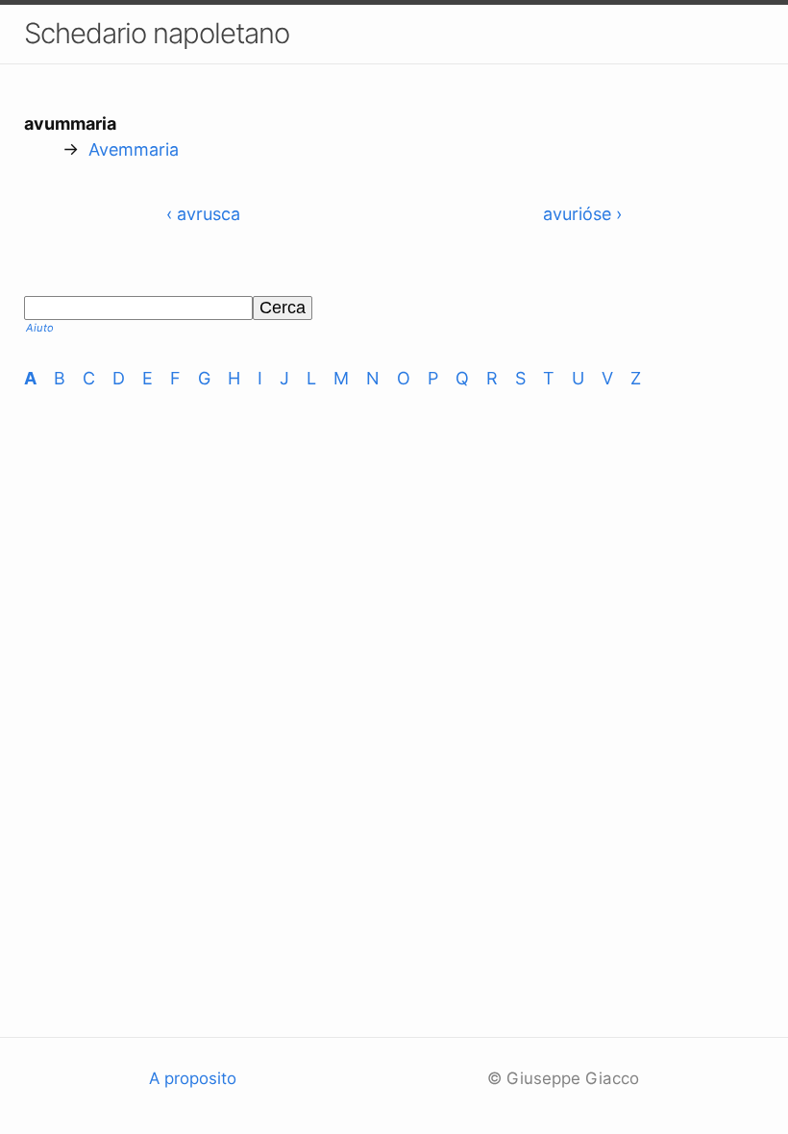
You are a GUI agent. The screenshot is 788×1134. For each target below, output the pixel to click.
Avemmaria (133, 149)
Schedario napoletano (156, 33)
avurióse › (582, 214)
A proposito (192, 1078)
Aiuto (40, 327)
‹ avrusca (203, 214)
